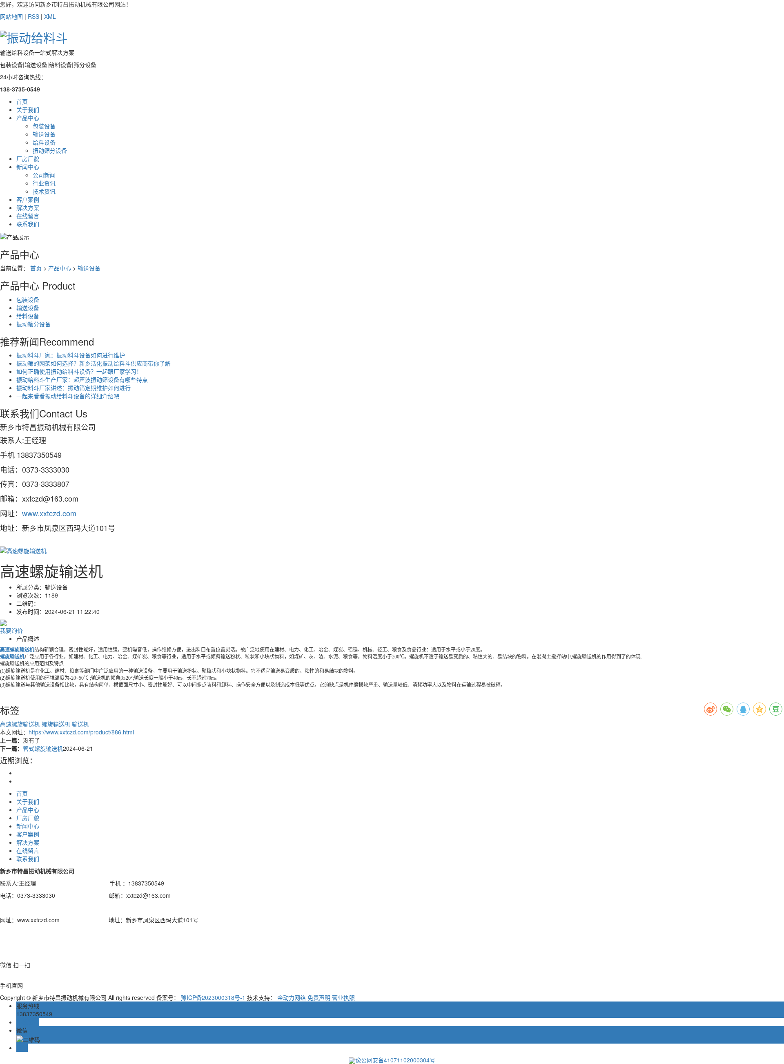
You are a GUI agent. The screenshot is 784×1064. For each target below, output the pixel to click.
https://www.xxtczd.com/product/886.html (81, 732)
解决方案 (27, 207)
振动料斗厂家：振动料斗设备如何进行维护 (70, 355)
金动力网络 (291, 997)
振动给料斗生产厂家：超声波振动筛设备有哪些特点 (82, 379)
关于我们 (27, 109)
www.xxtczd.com (49, 513)
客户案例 (27, 199)
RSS (33, 16)
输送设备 (44, 134)
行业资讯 (44, 183)
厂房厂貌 (27, 158)
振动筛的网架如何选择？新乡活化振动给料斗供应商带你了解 (93, 363)
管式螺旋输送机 (43, 748)
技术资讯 (44, 191)
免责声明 (318, 997)
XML (50, 16)
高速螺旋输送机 (20, 724)
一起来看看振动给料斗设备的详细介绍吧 (67, 396)
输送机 (79, 724)
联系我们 (27, 224)
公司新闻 (44, 175)
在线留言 (27, 216)
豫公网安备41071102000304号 (395, 1060)
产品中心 (27, 118)
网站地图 (11, 16)
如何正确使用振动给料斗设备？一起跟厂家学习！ (79, 371)
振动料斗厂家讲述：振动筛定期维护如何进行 (73, 388)
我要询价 (11, 630)
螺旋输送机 (55, 724)
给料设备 (44, 142)
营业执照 (343, 997)
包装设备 (44, 126)
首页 (22, 101)
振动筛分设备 (50, 150)
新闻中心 (27, 167)
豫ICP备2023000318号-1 (213, 997)
